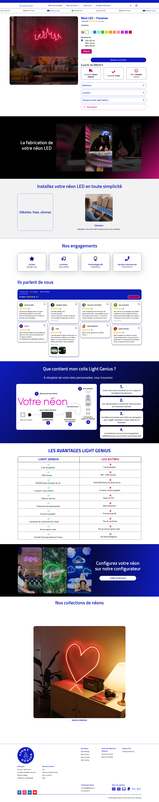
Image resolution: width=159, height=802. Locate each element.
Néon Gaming (85, 760)
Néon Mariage (85, 751)
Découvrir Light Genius (24, 769)
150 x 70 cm (90, 43)
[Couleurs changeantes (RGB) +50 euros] (82, 32)
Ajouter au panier (118, 60)
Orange (114, 32)
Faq (43, 769)
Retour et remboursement (50, 772)
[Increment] (87, 60)
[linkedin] (30, 792)
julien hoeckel (124, 329)
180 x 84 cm (90, 46)
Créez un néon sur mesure (109, 749)
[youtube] (35, 792)
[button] (92, 21)
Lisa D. (26, 326)
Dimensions (86, 37)
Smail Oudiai (29, 305)
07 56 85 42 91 (85, 791)
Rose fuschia (122, 32)
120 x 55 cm (90, 40)
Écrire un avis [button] (133, 297)
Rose (118, 32)
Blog (43, 778)
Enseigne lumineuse (103, 5)
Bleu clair (98, 32)
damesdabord (92, 326)
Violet (126, 32)
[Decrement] (82, 60)
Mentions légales (22, 775)
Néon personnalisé (55, 5)
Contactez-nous (87, 785)
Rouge (130, 32)
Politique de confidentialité (25, 778)
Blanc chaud (90, 32)
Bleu (94, 32)
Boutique (84, 748)
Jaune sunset (110, 32)
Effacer (86, 51)
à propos (21, 766)
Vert (102, 32)
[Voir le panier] (136, 5)
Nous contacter (47, 775)
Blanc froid (86, 32)
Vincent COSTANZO (94, 305)
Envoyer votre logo (107, 754)
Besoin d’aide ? (48, 766)
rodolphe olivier (61, 305)
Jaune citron (106, 32)
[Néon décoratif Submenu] (79, 5)
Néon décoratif (71, 5)
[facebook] (19, 792)
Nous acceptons (118, 785)
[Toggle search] (130, 5)
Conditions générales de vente (26, 772)
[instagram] (25, 792)
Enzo (57, 329)
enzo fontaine (124, 305)
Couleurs (85, 25)
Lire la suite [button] (54, 321)
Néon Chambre (85, 757)
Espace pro (88, 5)
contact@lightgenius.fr (88, 788)
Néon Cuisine (85, 754)
